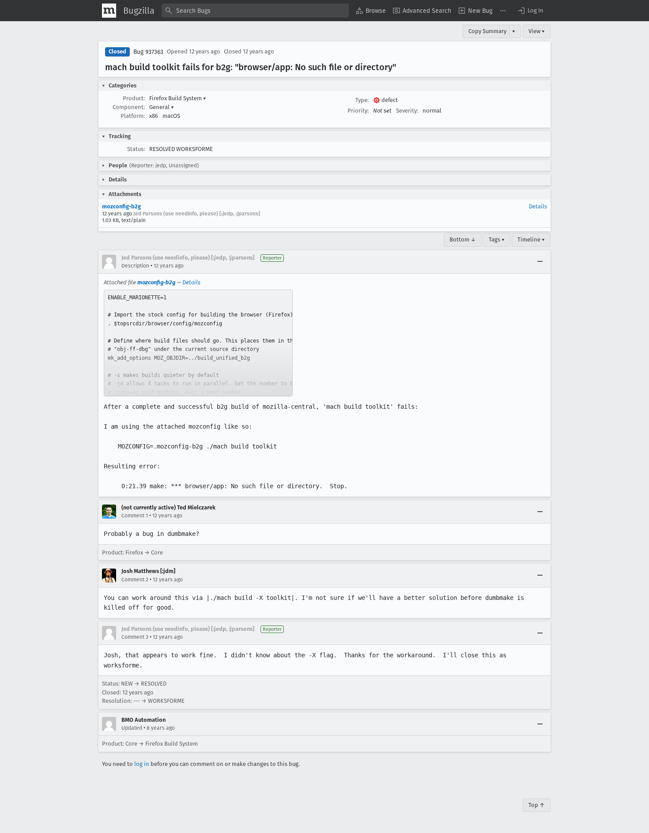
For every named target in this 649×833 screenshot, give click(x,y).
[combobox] (255, 11)
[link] (198, 343)
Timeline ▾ (531, 239)
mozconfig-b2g (121, 206)
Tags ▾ (497, 239)
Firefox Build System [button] (177, 98)
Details (538, 206)
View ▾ (536, 31)
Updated (131, 728)
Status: (136, 149)
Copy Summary (487, 31)
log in (141, 764)
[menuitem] (370, 11)
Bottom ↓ (462, 239)
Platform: (133, 116)
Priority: (358, 110)
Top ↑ (536, 805)
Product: (134, 98)
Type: (362, 100)
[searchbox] (255, 11)
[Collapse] (540, 262)
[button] (530, 11)
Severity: (407, 110)
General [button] (161, 107)
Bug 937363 (148, 52)
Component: (129, 107)
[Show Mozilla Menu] (109, 11)
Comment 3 (134, 637)
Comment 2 (134, 580)
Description (135, 266)
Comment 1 (134, 516)
